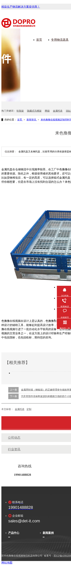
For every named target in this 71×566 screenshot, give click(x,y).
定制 (29, 409)
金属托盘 (58, 111)
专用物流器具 (60, 39)
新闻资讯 (32, 119)
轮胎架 (20, 111)
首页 (39, 39)
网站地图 (6, 562)
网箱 (47, 111)
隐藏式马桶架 (34, 111)
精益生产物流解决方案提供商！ (20, 6)
